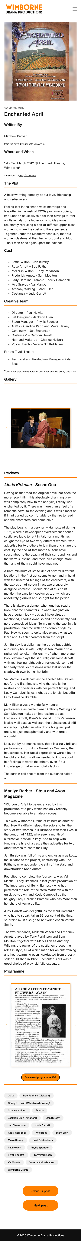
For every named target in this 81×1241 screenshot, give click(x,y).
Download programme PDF (40, 1077)
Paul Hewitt (14, 1147)
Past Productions (43, 1139)
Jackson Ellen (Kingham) (22, 1117)
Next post (41, 1205)
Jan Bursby (53, 1117)
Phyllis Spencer (40, 1147)
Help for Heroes (27, 175)
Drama (40, 1110)
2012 (11, 1095)
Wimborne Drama (18, 1169)
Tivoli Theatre (16, 1154)
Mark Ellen (62, 1132)
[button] (6, 428)
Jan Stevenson (17, 1125)
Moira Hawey (15, 1139)
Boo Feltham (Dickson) (36, 1095)
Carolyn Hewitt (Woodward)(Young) (29, 1103)
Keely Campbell (17, 1132)
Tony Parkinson (43, 1154)
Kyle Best (41, 1132)
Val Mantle (14, 1162)
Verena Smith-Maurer (42, 1162)
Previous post (40, 1191)
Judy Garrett (42, 1125)
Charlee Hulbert (17, 1110)
